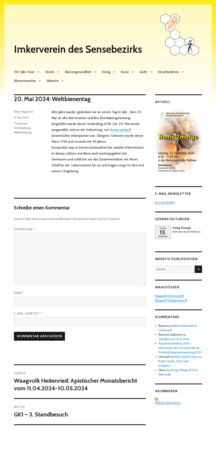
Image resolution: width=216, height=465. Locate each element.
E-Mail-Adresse (27, 313)
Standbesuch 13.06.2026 (173, 339)
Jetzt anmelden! (165, 202)
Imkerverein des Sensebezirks (78, 49)
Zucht (143, 72)
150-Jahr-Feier (24, 72)
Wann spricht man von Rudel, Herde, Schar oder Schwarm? (180, 361)
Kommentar (24, 229)
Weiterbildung (22, 132)
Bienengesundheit (78, 72)
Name (19, 293)
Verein (49, 72)
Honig (106, 72)
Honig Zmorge (182, 227)
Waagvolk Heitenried (168, 296)
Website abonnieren (168, 402)
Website (53, 81)
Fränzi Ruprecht (23, 111)
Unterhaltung (22, 128)
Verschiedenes (168, 72)
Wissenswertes (25, 81)
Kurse (125, 72)
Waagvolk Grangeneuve (169, 300)
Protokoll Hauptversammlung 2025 (179, 352)
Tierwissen (20, 123)
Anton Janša (119, 130)
